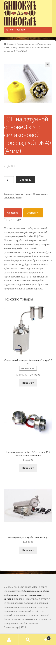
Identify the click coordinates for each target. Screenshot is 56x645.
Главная (10, 44)
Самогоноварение (25, 44)
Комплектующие (23, 194)
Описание (12, 212)
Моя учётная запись (9, 639)
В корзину (25, 179)
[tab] (13, 212)
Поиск (28, 639)
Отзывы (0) (33, 212)
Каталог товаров (15, 29)
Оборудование (43, 44)
